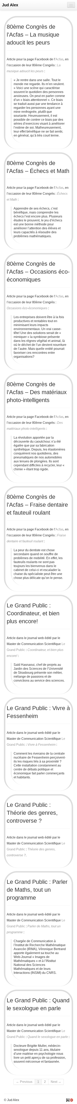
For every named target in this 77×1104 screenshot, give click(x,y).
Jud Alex (10, 5)
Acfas (59, 59)
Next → (56, 1081)
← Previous (24, 1081)
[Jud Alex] (68, 1100)
